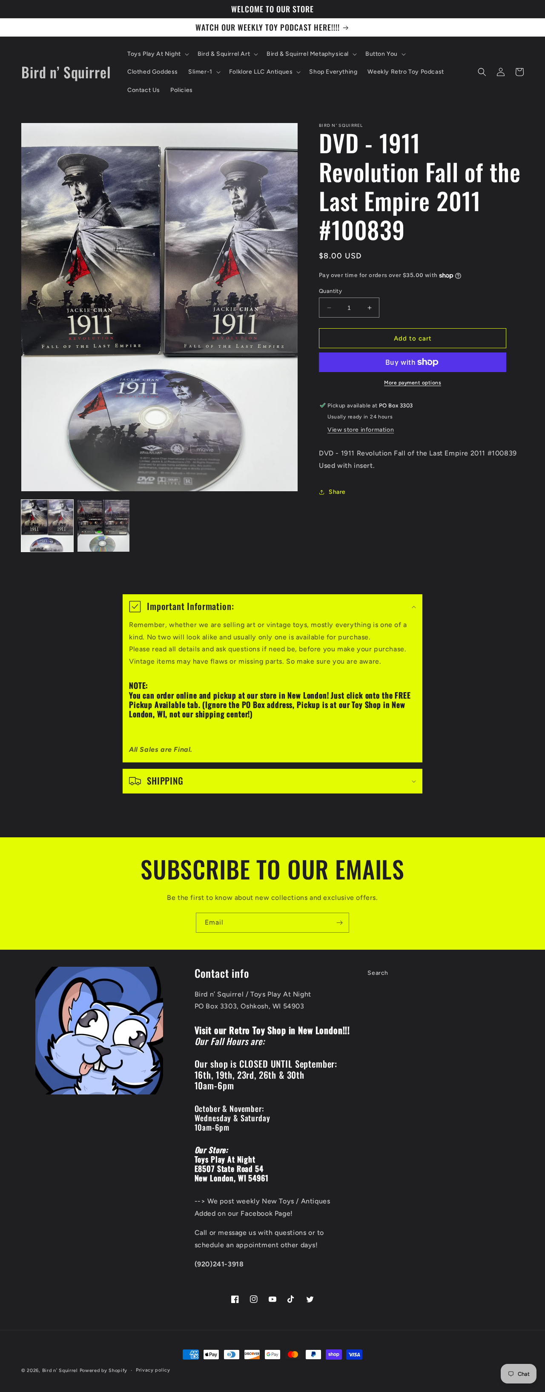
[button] (157, 54)
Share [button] (337, 492)
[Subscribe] (339, 923)
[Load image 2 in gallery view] (103, 526)
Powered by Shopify (104, 1370)
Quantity (330, 291)
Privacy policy (153, 1370)
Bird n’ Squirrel (61, 1370)
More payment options (412, 383)
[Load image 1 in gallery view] (47, 526)
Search (377, 973)
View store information (360, 429)
